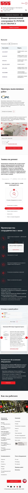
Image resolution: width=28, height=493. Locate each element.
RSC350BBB (4, 72)
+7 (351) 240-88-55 (6, 439)
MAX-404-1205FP (6, 64)
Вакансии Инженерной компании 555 (21, 443)
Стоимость (3, 464)
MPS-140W (4, 68)
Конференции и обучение (20, 437)
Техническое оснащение (20, 426)
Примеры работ (19, 467)
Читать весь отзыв (14, 348)
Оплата (2, 461)
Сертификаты (4, 474)
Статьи (16, 430)
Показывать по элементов (9, 43)
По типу (16, 459)
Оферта (2, 466)
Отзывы (16, 423)
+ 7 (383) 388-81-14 (6, 444)
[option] (14, 134)
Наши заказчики (18, 433)
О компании (17, 421)
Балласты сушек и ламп (12, 143)
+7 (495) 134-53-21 (6, 427)
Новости (16, 428)
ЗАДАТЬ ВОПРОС (16, 249)
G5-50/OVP (4, 56)
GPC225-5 (4, 60)
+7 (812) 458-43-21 (6, 433)
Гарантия (3, 459)
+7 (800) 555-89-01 (6, 10)
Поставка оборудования (20, 435)
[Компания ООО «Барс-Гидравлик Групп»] (6, 335)
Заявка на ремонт (14, 481)
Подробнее (8, 382)
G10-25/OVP (5, 51)
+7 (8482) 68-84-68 (6, 449)
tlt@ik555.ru (3, 450)
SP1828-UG (4, 76)
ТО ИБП (2, 468)
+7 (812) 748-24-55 (5, 434)
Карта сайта (17, 440)
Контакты (17, 469)
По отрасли (17, 464)
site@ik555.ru (4, 429)
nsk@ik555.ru (4, 445)
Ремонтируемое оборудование (12, 14)
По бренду (17, 461)
